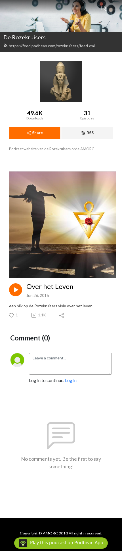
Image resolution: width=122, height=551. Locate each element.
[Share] (62, 315)
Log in (71, 380)
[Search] (104, 8)
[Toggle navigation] (115, 8)
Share (37, 132)
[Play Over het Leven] (15, 289)
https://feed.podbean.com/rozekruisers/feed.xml (52, 45)
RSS (90, 132)
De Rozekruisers (24, 37)
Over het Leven (49, 286)
